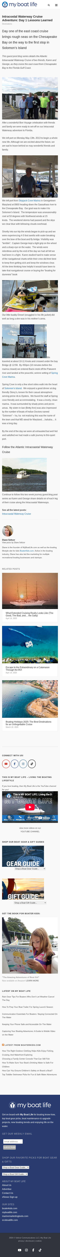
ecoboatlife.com (10, 1220)
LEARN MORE (32, 981)
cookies (38, 1241)
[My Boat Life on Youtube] (6, 764)
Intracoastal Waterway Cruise (16, 514)
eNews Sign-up (9, 1197)
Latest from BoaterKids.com (23, 1045)
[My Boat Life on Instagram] (23, 764)
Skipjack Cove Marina (29, 200)
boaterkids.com (9, 1208)
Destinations (7, 24)
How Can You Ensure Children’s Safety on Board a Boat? (27, 1070)
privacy (21, 1241)
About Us (6, 1185)
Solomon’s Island (13, 388)
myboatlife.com (9, 1212)
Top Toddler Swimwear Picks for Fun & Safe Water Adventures (29, 1074)
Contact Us (7, 1193)
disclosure (30, 1241)
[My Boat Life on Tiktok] (32, 764)
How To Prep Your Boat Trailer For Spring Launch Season (27, 1007)
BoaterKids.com (27, 551)
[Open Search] (49, 5)
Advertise (6, 1189)
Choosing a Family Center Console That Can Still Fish (26, 1059)
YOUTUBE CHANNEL (30, 831)
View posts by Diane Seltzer (13, 542)
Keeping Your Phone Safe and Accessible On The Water (26, 1024)
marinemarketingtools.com (15, 1216)
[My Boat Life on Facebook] (15, 764)
